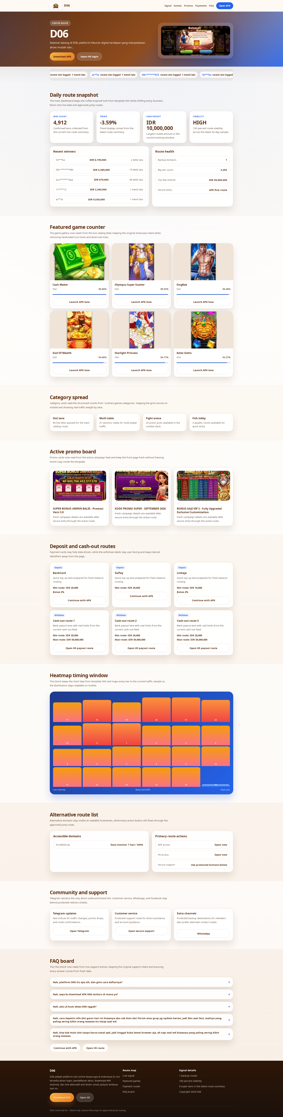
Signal (167, 5)
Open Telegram (79, 931)
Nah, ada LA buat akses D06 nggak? (74, 1006)
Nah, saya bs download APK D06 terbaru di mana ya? (85, 994)
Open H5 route (95, 1048)
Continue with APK (79, 600)
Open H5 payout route (79, 648)
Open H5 (85, 1097)
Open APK (224, 5)
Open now (221, 844)
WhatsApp (203, 933)
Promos (188, 5)
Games (178, 5)
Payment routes (131, 1086)
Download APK (62, 56)
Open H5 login (89, 56)
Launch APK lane (79, 301)
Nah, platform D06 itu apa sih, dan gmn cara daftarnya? (87, 982)
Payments (201, 5)
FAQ (211, 5)
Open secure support (141, 931)
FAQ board (128, 1091)
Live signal (128, 1075)
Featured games (132, 1080)
